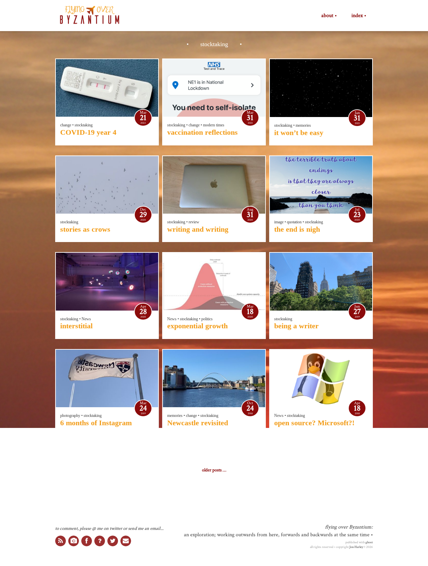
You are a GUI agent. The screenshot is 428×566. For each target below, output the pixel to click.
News (86, 319)
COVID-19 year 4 (88, 132)
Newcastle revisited (197, 423)
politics (207, 319)
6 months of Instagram (96, 423)
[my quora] (99, 541)
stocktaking (84, 125)
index (357, 15)
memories (303, 125)
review (194, 222)
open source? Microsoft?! (314, 423)
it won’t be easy (298, 132)
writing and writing (197, 229)
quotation (294, 222)
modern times (213, 125)
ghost (369, 542)
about (327, 15)
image (279, 222)
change (65, 125)
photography (70, 415)
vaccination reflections (202, 132)
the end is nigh (297, 229)
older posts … (214, 470)
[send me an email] (125, 541)
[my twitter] (112, 541)
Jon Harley (356, 547)
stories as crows (85, 229)
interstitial (76, 326)
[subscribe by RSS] (60, 541)
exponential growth (197, 326)
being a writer (296, 326)
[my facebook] (86, 541)
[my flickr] (73, 541)
